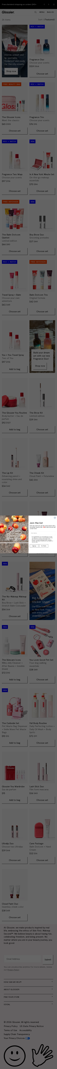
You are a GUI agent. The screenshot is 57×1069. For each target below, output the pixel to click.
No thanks (43, 546)
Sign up (34, 546)
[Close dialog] (55, 518)
